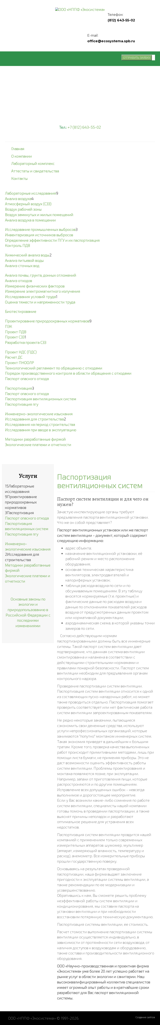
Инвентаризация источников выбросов (39, 234)
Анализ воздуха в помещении (30, 220)
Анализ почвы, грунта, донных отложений (40, 275)
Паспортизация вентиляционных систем (40, 398)
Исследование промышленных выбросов (40, 229)
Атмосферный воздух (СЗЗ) (28, 203)
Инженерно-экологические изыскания (39, 413)
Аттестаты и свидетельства (35, 171)
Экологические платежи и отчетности (38, 444)
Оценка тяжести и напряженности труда (40, 302)
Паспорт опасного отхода (27, 378)
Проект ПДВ (15, 331)
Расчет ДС (13, 357)
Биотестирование (20, 311)
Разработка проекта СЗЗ (25, 342)
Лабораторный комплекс (33, 163)
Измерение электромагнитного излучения (42, 291)
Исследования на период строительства (40, 424)
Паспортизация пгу (21, 404)
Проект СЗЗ (15, 337)
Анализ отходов (18, 280)
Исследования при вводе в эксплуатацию (40, 429)
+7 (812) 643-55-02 (84, 127)
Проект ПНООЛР (19, 362)
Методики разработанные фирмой (35, 439)
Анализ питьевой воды (24, 260)
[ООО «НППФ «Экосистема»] (80, 9)
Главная (17, 148)
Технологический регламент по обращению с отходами (53, 368)
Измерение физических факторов (35, 286)
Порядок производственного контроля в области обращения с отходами (68, 373)
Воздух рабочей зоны (23, 209)
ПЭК (8, 326)
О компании (21, 156)
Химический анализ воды (27, 255)
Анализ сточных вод (22, 265)
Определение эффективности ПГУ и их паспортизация (52, 240)
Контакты (19, 178)
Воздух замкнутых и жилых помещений (39, 214)
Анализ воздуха (18, 198)
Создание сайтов (145, 1017)
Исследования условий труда (30, 296)
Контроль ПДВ (17, 245)
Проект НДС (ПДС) (21, 352)
